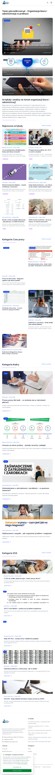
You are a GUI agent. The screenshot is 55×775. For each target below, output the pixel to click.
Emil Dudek (31, 147)
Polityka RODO (37, 766)
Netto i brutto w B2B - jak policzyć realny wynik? (39, 741)
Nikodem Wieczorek (7, 147)
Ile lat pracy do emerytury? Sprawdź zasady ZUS (39, 730)
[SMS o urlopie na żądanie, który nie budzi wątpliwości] (27, 36)
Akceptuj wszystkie (17, 770)
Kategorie (31, 746)
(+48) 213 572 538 (8, 739)
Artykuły (31, 718)
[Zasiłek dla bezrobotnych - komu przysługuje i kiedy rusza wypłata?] (27, 86)
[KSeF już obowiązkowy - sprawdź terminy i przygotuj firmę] (27, 67)
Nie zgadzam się (17, 767)
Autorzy (4, 746)
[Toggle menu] (51, 2)
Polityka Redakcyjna (46, 766)
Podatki (5, 59)
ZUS (4, 79)
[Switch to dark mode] (47, 2)
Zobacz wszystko (46, 125)
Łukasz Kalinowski (6, 217)
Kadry (31, 158)
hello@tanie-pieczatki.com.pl (10, 741)
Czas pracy (7, 20)
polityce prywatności (22, 763)
